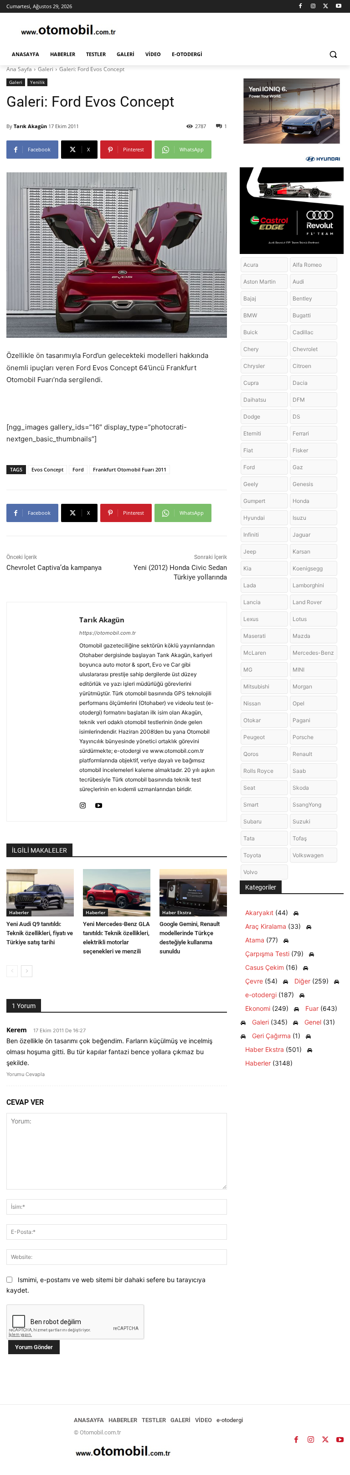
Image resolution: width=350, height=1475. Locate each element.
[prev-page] (12, 971)
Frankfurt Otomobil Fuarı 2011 (129, 469)
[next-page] (26, 971)
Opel (298, 703)
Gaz (298, 467)
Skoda (301, 787)
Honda (301, 500)
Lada (249, 585)
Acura (250, 264)
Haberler (19, 912)
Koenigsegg (308, 568)
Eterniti (252, 433)
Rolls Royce (258, 770)
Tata (249, 838)
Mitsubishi (256, 686)
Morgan (302, 686)
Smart (250, 804)
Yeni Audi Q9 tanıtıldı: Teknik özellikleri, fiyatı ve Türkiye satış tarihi (39, 933)
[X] (325, 6)
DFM (299, 399)
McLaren (254, 652)
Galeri (45, 69)
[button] (333, 54)
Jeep (249, 551)
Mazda (301, 635)
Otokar (252, 720)
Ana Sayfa (19, 69)
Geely (250, 484)
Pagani (301, 720)
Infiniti (251, 534)
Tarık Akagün (30, 126)
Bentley (302, 298)
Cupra (251, 382)
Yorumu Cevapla (25, 1074)
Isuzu (299, 517)
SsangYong (307, 804)
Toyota (252, 855)
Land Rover (307, 602)
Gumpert (254, 500)
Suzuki (301, 821)
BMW (250, 315)
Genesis (303, 484)
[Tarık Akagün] (43, 712)
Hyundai (254, 517)
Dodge (251, 416)
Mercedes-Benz (313, 652)
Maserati (254, 635)
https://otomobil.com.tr (107, 633)
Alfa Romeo (307, 264)
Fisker (300, 450)
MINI (298, 669)
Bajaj (249, 298)
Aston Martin (259, 281)
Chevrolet (305, 349)
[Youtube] (338, 6)
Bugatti (302, 315)
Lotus (300, 619)
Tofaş (300, 838)
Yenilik (37, 82)
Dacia (300, 382)
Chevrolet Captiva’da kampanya (54, 568)
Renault (302, 753)
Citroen (302, 365)
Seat (249, 787)
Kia (247, 568)
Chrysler (254, 365)
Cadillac (303, 332)
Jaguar (301, 534)
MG (247, 669)
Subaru (252, 821)
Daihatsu (254, 399)
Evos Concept (47, 469)
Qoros (250, 753)
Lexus (250, 619)
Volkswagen (308, 855)
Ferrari (301, 433)
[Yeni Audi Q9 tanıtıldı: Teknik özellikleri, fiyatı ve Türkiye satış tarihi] (40, 892)
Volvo (250, 872)
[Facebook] (300, 6)
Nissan (252, 703)
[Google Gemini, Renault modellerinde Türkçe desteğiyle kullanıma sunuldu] (193, 892)
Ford (78, 469)
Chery (251, 349)
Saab (299, 770)
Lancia (252, 602)
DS (296, 416)
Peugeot (254, 737)
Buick (250, 332)
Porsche (303, 737)
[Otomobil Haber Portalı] (68, 31)
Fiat (248, 450)
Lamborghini (308, 585)
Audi (298, 281)
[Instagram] (313, 6)
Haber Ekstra (176, 912)
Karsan (301, 551)
